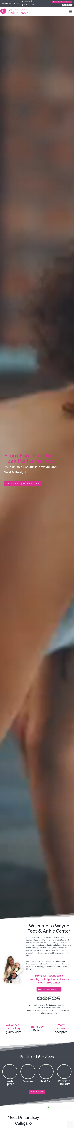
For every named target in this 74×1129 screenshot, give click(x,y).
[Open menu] (71, 11)
